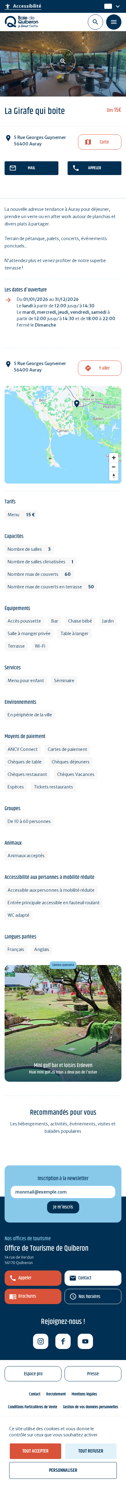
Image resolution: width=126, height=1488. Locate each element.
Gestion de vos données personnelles (90, 1407)
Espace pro (33, 1374)
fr (106, 6)
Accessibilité (23, 6)
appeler (94, 168)
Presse (93, 1374)
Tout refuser (90, 1451)
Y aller (104, 368)
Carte (104, 142)
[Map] (63, 435)
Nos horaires (89, 1296)
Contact (84, 1278)
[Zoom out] (113, 466)
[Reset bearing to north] (113, 476)
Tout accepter (35, 1451)
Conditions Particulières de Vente (32, 1407)
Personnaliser (63, 1470)
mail (31, 168)
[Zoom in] (113, 457)
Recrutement (56, 1394)
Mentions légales (84, 1394)
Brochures (27, 1296)
